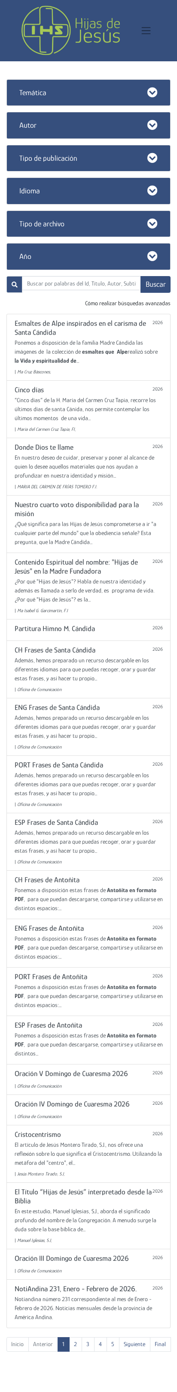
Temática (32, 92)
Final (160, 1344)
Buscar (156, 284)
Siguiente (134, 1344)
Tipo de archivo (41, 223)
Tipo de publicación (48, 158)
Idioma (29, 190)
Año (25, 256)
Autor (28, 125)
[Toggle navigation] (146, 31)
